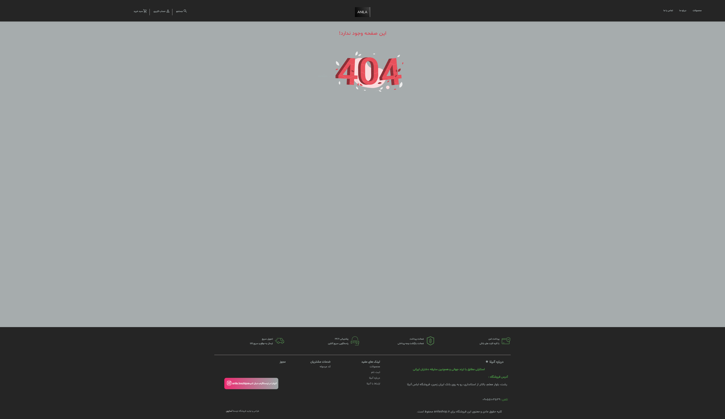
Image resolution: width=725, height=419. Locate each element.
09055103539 (491, 399)
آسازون (229, 411)
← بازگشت (324, 76)
